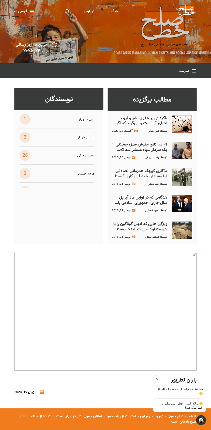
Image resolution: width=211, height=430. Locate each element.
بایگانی (113, 11)
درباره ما (88, 11)
